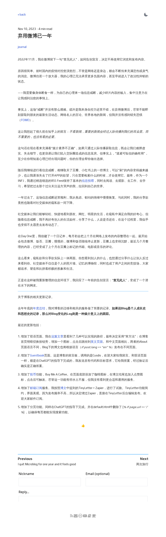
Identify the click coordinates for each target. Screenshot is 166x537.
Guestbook (37, 355)
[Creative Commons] (80, 516)
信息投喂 (88, 180)
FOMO (25, 120)
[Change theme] (146, 14)
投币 (33, 374)
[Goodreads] (89, 516)
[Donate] (94, 516)
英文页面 (97, 341)
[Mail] (76, 516)
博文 (63, 388)
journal (22, 47)
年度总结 (39, 308)
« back (22, 14)
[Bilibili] (85, 516)
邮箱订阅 (36, 388)
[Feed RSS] (71, 516)
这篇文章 (57, 336)
